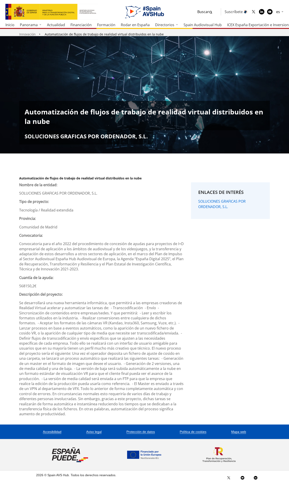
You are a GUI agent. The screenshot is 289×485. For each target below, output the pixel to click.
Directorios (164, 24)
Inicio (9, 24)
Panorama (29, 24)
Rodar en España (135, 24)
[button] (280, 11)
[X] (253, 12)
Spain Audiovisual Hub (203, 24)
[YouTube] (270, 11)
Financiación (81, 24)
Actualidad (56, 24)
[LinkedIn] (261, 11)
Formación (106, 24)
